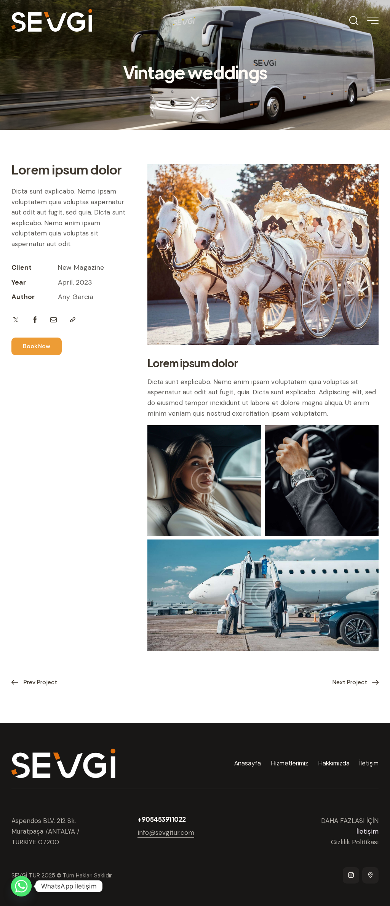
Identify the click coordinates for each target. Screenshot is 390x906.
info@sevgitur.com (165, 832)
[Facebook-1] (35, 320)
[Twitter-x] (15, 320)
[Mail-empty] (53, 320)
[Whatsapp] (21, 886)
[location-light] (370, 875)
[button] (72, 320)
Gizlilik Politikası (355, 842)
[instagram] (351, 875)
